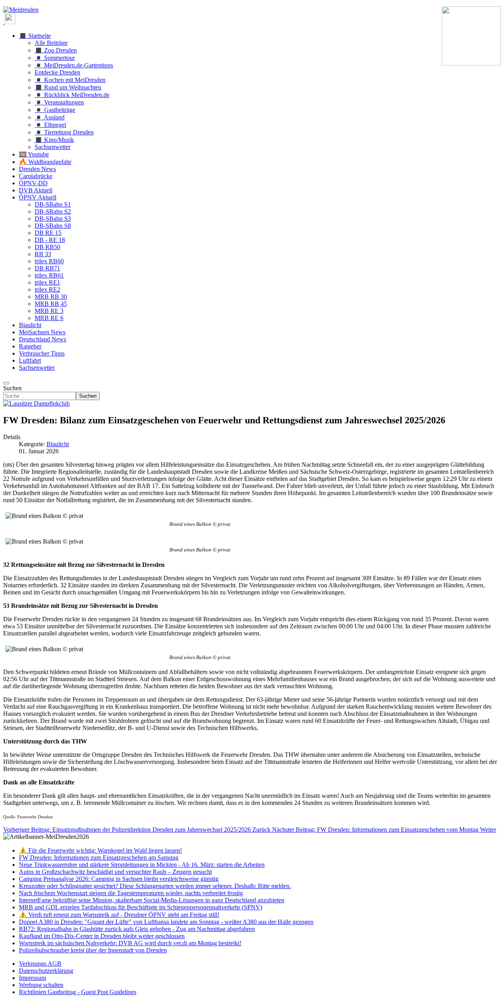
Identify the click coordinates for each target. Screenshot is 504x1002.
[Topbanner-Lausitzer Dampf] (36, 403)
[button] (35, 35)
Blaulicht (57, 444)
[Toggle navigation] (6, 383)
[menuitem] (40, 963)
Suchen (12, 388)
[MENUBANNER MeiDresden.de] (21, 9)
